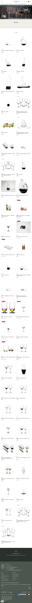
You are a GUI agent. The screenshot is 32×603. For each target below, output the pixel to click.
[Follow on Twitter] (7, 592)
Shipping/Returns (3, 594)
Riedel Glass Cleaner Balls (21, 236)
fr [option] (28, 1)
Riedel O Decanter (5, 274)
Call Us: (10, 568)
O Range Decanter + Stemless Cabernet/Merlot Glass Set (22, 133)
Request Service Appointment (5, 580)
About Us (14, 577)
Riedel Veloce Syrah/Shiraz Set (22, 418)
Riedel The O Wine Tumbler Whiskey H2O (8, 357)
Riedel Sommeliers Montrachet (22, 316)
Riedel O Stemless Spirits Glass (7, 295)
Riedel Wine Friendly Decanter (22, 478)
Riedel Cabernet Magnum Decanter (8, 195)
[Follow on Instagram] (1, 592)
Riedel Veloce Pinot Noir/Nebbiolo (8, 398)
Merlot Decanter (4, 111)
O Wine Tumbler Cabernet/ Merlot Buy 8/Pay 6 (8, 154)
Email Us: (12, 567)
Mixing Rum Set (4, 132)
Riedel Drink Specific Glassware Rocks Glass (23, 216)
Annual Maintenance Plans (4, 578)
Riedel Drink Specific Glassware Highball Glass (7, 216)
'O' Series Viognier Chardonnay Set (7, 51)
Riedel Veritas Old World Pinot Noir (22, 439)
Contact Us (2, 574)
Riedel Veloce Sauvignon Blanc (7, 418)
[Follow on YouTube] (11, 592)
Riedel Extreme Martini (5, 236)
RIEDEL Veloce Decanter (21, 378)
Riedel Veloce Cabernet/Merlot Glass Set (22, 357)
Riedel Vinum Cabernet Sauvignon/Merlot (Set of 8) (7, 458)
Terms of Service (12, 594)
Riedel (2, 49)
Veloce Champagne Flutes (6, 520)
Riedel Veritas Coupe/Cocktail (7, 438)
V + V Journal (14, 578)
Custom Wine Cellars (15, 574)
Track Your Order (3, 577)
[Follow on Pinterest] (9, 592)
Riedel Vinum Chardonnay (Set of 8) (23, 458)
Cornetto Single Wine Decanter (7, 91)
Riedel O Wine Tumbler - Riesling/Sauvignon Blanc (21, 296)
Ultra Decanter (19, 499)
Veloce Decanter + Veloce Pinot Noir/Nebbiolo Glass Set (23, 521)
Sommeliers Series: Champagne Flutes (7, 500)
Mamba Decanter (19, 91)
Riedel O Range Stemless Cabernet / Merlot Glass (23, 275)
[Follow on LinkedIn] (5, 592)
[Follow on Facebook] (3, 592)
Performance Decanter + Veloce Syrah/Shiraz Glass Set (8, 175)
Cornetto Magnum (20, 71)
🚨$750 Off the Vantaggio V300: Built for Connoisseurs (16, 5)
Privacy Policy (7, 594)
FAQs (13, 580)
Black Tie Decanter (20, 50)
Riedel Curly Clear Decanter (22, 195)
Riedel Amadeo (19, 174)
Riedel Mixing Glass (20, 254)
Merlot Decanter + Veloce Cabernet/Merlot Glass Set (22, 112)
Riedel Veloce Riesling (21, 398)
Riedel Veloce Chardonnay (6, 378)
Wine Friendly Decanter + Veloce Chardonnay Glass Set (8, 542)
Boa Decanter (4, 71)
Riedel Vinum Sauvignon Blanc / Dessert (7, 479)
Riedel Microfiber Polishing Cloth (8, 254)
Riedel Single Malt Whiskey (6, 316)
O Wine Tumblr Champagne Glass (23, 153)
